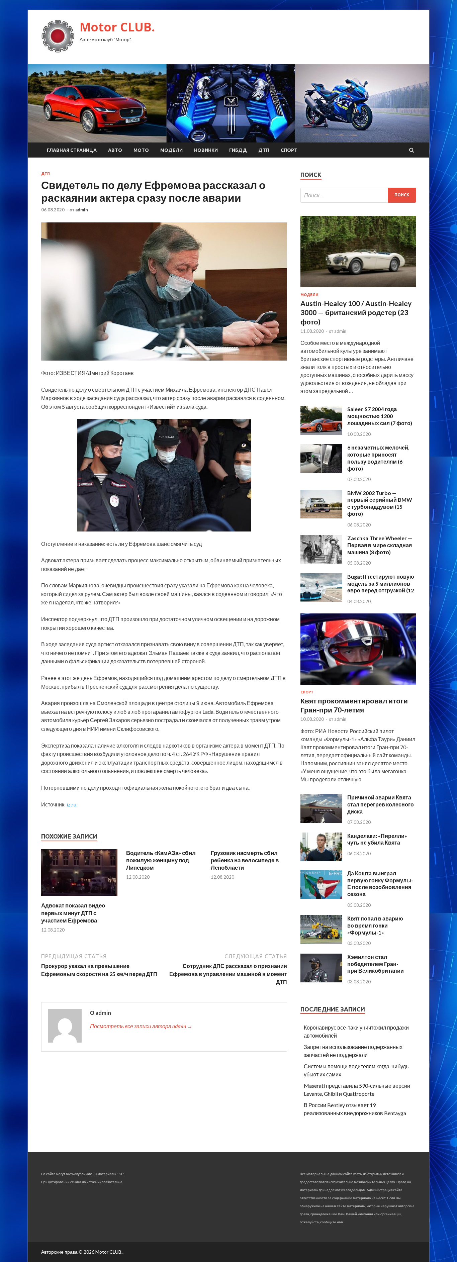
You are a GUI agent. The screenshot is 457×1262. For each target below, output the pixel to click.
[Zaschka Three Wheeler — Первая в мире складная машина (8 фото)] (321, 561)
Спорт (289, 150)
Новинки (206, 150)
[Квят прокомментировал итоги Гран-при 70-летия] (358, 686)
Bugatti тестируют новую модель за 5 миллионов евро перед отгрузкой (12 (380, 583)
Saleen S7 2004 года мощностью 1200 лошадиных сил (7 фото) (379, 416)
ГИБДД (238, 150)
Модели (171, 150)
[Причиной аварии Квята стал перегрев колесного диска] (321, 820)
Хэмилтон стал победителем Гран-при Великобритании (375, 964)
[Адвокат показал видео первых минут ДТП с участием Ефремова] (79, 897)
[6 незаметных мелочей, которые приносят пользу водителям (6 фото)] (321, 471)
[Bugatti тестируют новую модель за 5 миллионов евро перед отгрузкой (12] (321, 600)
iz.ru (71, 804)
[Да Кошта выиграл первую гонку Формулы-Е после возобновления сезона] (321, 896)
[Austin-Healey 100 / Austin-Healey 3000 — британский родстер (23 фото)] (358, 288)
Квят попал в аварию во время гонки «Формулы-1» (375, 925)
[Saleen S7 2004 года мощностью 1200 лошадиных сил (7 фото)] (321, 432)
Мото (141, 150)
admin (81, 209)
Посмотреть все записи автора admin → (141, 1026)
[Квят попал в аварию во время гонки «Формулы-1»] (321, 942)
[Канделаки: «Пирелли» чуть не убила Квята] (321, 859)
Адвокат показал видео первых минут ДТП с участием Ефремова (73, 913)
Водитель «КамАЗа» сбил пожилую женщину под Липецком (161, 860)
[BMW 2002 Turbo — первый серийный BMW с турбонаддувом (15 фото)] (321, 516)
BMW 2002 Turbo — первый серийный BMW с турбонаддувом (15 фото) (379, 503)
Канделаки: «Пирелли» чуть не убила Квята (377, 839)
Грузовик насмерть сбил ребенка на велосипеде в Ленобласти (245, 860)
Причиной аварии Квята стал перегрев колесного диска (380, 804)
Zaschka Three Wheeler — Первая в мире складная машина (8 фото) (379, 545)
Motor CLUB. (117, 27)
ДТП (263, 150)
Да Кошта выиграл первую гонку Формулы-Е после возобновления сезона (380, 883)
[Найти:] (358, 195)
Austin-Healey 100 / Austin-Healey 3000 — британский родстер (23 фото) (356, 312)
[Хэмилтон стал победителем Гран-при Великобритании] (321, 980)
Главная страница (72, 150)
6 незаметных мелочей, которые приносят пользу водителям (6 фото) (378, 457)
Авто (115, 150)
